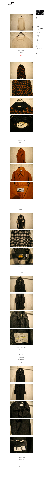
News (15, 6)
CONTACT (20, 6)
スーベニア (38, 36)
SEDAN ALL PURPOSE (39, 28)
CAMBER (38, 27)
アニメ (37, 33)
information (38, 31)
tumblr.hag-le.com (39, 50)
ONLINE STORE (12, 6)
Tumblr (18, 6)
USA (37, 29)
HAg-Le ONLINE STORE (39, 48)
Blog (8, 6)
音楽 (37, 43)
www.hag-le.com (10, 4)
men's (11, 473)
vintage (37, 32)
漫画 (37, 40)
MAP (36, 22)
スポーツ (38, 35)
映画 (37, 39)
